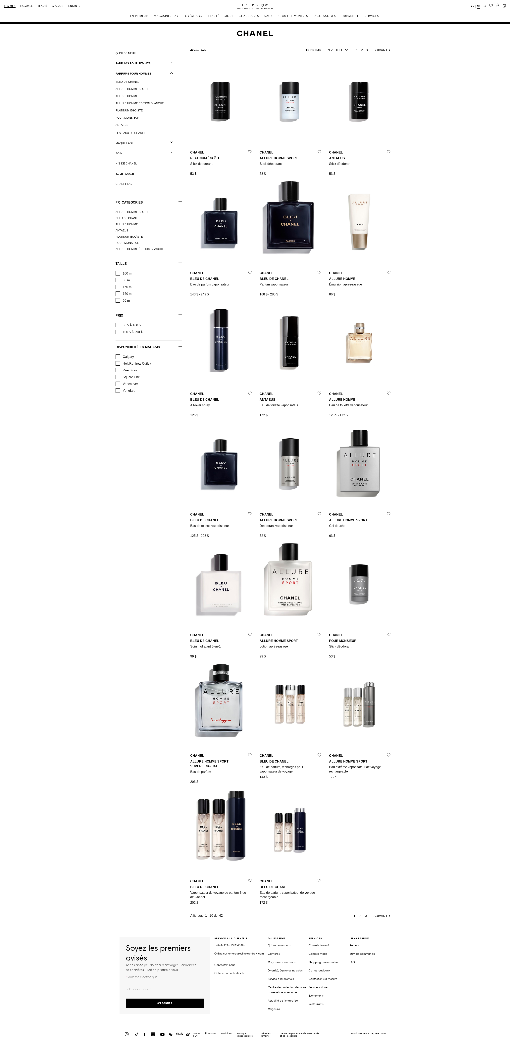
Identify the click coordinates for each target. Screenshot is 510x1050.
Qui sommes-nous (279, 945)
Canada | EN (195, 1034)
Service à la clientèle (281, 979)
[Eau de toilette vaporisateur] (290, 341)
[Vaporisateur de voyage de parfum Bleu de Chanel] (221, 829)
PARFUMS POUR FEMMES (133, 63)
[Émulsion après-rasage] (359, 221)
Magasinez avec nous (281, 962)
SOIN (119, 153)
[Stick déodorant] (221, 100)
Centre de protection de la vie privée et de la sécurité (287, 990)
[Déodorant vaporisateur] (290, 462)
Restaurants (316, 1004)
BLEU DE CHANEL (127, 81)
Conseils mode (318, 954)
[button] (336, 50)
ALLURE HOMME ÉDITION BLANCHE (140, 103)
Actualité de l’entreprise (283, 1000)
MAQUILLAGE (125, 143)
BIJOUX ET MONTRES (293, 16)
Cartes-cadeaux (319, 970)
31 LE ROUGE (125, 173)
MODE (229, 16)
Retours (354, 945)
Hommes (26, 6)
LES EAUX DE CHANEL (130, 133)
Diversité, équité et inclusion (285, 970)
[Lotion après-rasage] (290, 583)
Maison (58, 6)
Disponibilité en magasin (138, 347)
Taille (121, 263)
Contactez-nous (224, 965)
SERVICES (372, 16)
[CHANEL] (255, 35)
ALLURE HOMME (127, 96)
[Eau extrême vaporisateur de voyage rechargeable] (359, 703)
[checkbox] (118, 273)
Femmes (10, 6)
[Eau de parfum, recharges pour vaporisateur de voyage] (290, 703)
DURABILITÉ (350, 16)
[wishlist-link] (491, 6)
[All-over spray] (221, 341)
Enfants (74, 6)
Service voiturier (319, 987)
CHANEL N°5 (124, 183)
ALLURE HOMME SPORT (132, 89)
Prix (119, 315)
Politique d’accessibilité (245, 1034)
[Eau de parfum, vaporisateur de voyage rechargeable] (290, 829)
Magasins (274, 1009)
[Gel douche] (359, 462)
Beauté (43, 6)
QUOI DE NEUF (126, 53)
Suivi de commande (362, 954)
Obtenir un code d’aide (229, 973)
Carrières (274, 954)
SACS (268, 16)
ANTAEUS (122, 124)
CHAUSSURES (249, 16)
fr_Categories (129, 202)
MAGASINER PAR (166, 16)
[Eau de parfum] (221, 703)
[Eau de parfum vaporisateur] (221, 221)
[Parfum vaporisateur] (290, 221)
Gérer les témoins (266, 1034)
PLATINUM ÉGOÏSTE (129, 110)
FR (478, 6)
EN (472, 6)
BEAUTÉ (213, 16)
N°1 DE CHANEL (126, 163)
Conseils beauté (319, 945)
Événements (316, 995)
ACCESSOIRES (325, 16)
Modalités (226, 1033)
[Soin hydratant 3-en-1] (221, 583)
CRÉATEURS (193, 16)
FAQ (352, 962)
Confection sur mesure (323, 979)
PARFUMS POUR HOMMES (133, 73)
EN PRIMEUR (139, 16)
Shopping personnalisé (323, 962)
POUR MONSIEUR (127, 117)
